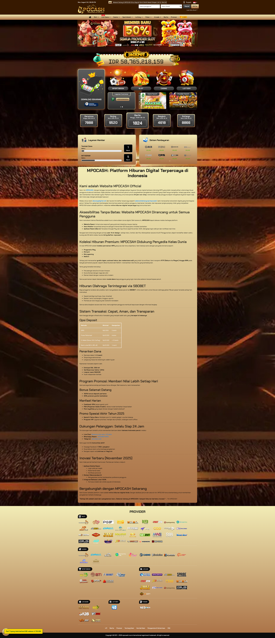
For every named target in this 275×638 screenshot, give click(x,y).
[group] (183, 100)
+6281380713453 (103, 437)
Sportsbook (126, 17)
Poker (147, 17)
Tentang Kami (129, 628)
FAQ (169, 628)
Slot (95, 17)
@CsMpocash (97, 439)
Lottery (138, 17)
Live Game (105, 17)
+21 (106, 628)
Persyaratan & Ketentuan (156, 628)
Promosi (174, 17)
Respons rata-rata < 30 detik (102, 434)
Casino (115, 17)
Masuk (187, 6)
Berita (166, 17)
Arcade (156, 17)
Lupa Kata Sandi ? (191, 10)
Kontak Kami (141, 628)
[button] (195, 33)
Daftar (195, 6)
